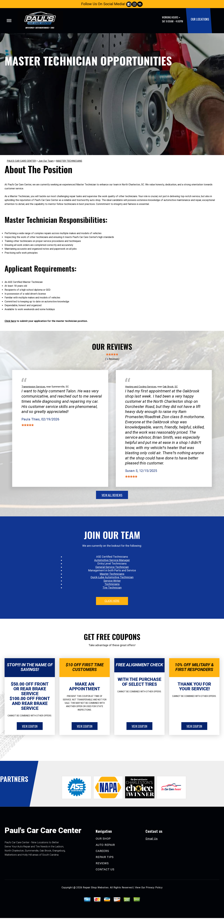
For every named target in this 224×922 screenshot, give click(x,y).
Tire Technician (112, 587)
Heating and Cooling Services (140, 386)
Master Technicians (112, 573)
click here (112, 600)
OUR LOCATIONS (200, 19)
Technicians (112, 584)
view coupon (29, 726)
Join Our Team (46, 160)
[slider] (112, 354)
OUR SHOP (103, 838)
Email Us (152, 838)
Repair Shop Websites (95, 887)
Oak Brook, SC (170, 386)
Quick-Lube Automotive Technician (112, 577)
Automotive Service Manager (112, 560)
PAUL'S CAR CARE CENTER (21, 160)
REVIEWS (102, 863)
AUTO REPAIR (105, 845)
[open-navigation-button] (9, 20)
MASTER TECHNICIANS (69, 160)
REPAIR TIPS (104, 857)
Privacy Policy (154, 887)
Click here (10, 321)
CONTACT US (105, 869)
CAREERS (102, 851)
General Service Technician (112, 567)
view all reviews (112, 495)
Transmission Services (33, 386)
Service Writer (112, 580)
